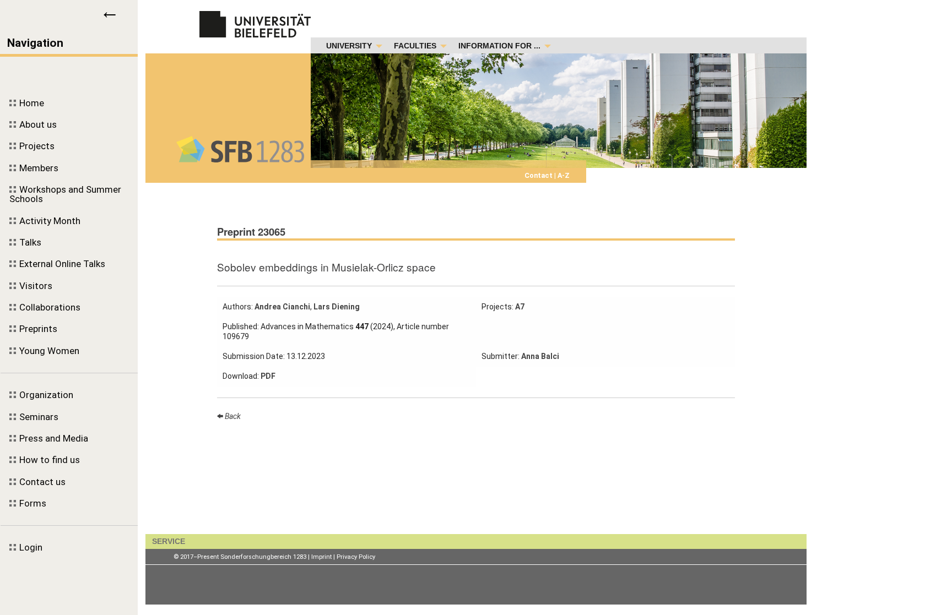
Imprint (321, 556)
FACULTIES (415, 46)
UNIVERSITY (349, 46)
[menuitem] (69, 103)
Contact (539, 175)
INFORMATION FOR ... (499, 46)
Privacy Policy (356, 556)
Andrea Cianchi (282, 306)
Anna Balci (540, 356)
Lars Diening (336, 306)
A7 (519, 306)
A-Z (563, 175)
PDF (268, 376)
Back (232, 416)
